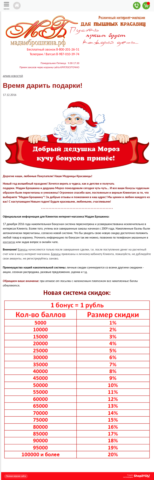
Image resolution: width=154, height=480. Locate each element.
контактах (9, 242)
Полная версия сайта (16, 476)
